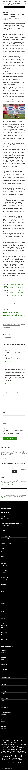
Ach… (2, 672)
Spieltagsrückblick (4, 716)
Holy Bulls (3, 616)
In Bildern (3, 693)
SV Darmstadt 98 (5, 761)
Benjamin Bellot (23, 744)
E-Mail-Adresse (6, 417)
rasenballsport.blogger (5, 620)
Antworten (8, 361)
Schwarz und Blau (4, 579)
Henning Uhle (3, 538)
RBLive (2, 634)
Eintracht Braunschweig (13, 751)
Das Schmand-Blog (4, 654)
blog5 (2, 561)
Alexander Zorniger (7, 744)
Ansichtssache (3, 675)
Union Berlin (22, 761)
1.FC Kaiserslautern (10, 738)
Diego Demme (14, 324)
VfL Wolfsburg (4, 763)
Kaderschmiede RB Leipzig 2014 (11, 312)
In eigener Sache (4, 695)
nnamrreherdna (4, 664)
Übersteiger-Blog (4, 596)
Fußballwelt (3, 688)
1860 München (15, 742)
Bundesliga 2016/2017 (16, 746)
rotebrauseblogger (14, 18)
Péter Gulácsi (8, 756)
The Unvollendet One (5, 518)
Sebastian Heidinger (16, 325)
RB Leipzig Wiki (4, 625)
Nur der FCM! (3, 575)
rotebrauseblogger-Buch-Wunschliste (14, 457)
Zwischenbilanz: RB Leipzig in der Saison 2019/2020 (11, 523)
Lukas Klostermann (4, 754)
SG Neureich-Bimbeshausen (6, 582)
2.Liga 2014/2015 (6, 740)
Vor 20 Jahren (3, 726)
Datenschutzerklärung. (16, 4)
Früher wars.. (3, 684)
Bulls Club (3, 609)
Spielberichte (3, 714)
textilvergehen (3, 593)
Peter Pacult (3, 756)
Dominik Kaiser (21, 324)
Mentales (9, 541)
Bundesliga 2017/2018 (7, 747)
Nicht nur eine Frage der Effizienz (7, 520)
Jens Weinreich (4, 570)
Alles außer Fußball (5, 525)
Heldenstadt (3, 657)
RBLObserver (3, 637)
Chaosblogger (3, 650)
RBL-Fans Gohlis (4, 630)
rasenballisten (3, 618)
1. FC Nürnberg (17, 738)
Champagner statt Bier (5, 681)
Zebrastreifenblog (4, 598)
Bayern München (17, 744)
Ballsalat (2, 558)
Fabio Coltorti (4, 752)
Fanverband (3, 613)
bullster (2, 611)
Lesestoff (2, 700)
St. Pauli (18, 759)
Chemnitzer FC (3, 749)
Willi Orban (10, 763)
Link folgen (19, 451)
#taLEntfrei (3, 606)
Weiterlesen (3, 497)
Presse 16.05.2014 (7, 338)
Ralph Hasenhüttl (6, 758)
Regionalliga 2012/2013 (6, 759)
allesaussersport (4, 554)
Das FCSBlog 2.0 (4, 563)
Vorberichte (3, 728)
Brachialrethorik (4, 679)
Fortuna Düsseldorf (16, 752)
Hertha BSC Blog (4, 568)
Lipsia (2, 661)
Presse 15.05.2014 (7, 333)
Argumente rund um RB (5, 677)
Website (5, 423)
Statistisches (3, 721)
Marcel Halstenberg (11, 754)
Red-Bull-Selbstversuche (6, 712)
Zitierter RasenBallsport (5, 730)
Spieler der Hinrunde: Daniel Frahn (17, 290)
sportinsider (3, 586)
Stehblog (2, 589)
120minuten (3, 551)
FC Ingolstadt (10, 752)
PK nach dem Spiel (4, 707)
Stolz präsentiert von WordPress (6, 768)
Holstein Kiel (24, 752)
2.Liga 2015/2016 (18, 740)
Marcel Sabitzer (19, 754)
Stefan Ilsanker (23, 759)
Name (4, 412)
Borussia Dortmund (5, 746)
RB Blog (2, 623)
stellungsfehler (4, 591)
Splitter (2, 719)
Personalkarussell (4, 702)
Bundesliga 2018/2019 (18, 747)
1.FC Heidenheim (4, 738)
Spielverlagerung (4, 584)
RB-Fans (2, 627)
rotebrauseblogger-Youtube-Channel (8, 484)
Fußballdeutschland (5, 686)
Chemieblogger (4, 652)
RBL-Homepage (4, 632)
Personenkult (6, 12)
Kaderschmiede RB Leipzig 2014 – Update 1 (14, 314)
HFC (20, 752)
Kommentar (6, 395)
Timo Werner (12, 761)
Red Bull (13, 758)
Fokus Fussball (4, 565)
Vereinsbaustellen (4, 723)
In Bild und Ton (4, 691)
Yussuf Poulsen (7, 327)
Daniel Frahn (9, 749)
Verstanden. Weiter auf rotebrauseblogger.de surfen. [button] (14, 6)
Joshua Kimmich (7, 325)
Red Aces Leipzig (4, 639)
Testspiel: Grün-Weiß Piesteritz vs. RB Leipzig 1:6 (14, 534)
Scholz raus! (3, 516)
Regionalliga (17, 758)
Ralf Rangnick (16, 756)
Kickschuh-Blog (4, 572)
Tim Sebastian (17, 761)
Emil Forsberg (21, 751)
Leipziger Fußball (4, 698)
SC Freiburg (13, 759)
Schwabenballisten (4, 641)
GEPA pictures (9, 303)
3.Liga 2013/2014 (7, 324)
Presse (2, 709)
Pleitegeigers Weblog (5, 577)
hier (15, 435)
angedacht (3, 556)
